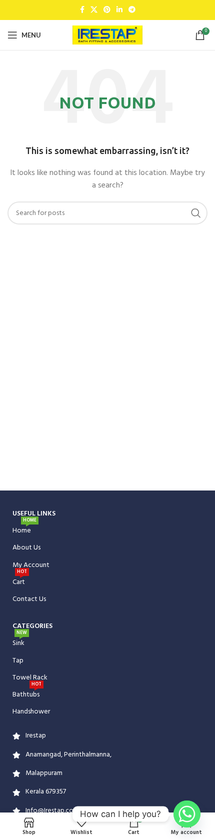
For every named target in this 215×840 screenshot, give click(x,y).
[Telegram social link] (132, 10)
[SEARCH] (196, 213)
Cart (19, 581)
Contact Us (29, 599)
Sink (19, 642)
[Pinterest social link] (107, 10)
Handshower (31, 712)
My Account (31, 565)
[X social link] (94, 10)
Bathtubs (27, 693)
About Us (26, 548)
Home (24, 529)
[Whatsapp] (187, 814)
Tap (18, 660)
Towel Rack (30, 678)
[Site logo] (107, 35)
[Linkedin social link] (120, 10)
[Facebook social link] (82, 10)
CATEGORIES (32, 626)
